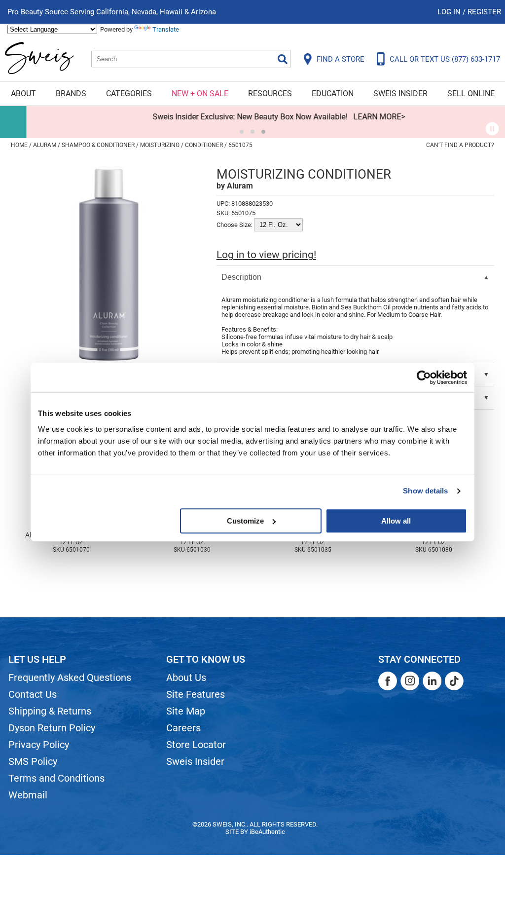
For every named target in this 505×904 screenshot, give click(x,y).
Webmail (27, 795)
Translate (165, 29)
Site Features (195, 694)
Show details (425, 491)
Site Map (185, 711)
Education (333, 93)
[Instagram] (409, 681)
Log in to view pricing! (266, 255)
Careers (183, 728)
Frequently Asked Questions (69, 677)
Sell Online (471, 93)
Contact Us (32, 694)
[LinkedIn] (432, 681)
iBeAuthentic (267, 831)
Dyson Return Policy (51, 728)
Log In (450, 11)
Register (484, 11)
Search (283, 59)
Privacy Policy (38, 745)
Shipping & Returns (49, 711)
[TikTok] (454, 681)
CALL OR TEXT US (445, 59)
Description (241, 277)
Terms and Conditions (56, 778)
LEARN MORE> (353, 116)
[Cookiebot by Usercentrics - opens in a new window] (424, 377)
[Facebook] (387, 681)
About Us (186, 677)
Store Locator (196, 745)
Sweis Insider (400, 93)
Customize (245, 521)
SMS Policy (32, 761)
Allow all (396, 521)
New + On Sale (200, 93)
